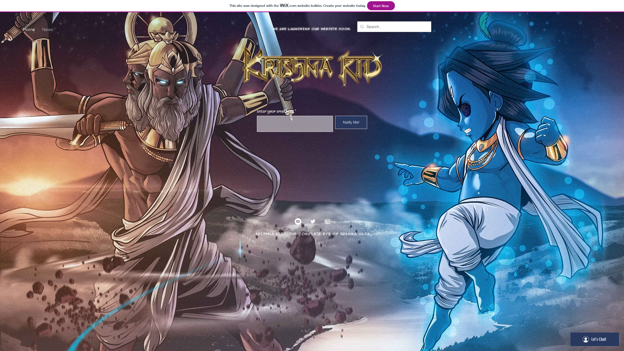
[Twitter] (313, 221)
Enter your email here (275, 112)
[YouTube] (298, 221)
